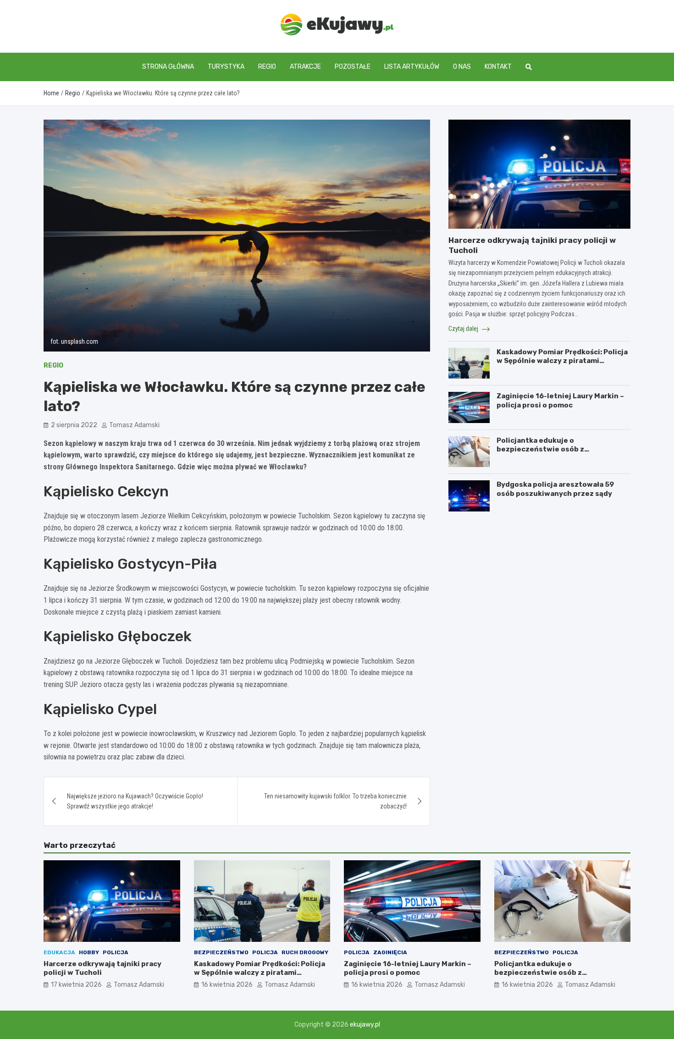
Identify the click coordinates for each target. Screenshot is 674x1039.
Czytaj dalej (464, 328)
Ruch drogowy (305, 952)
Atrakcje (305, 67)
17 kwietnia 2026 (76, 985)
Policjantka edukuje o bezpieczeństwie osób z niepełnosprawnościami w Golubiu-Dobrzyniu (560, 454)
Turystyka (226, 67)
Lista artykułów (411, 67)
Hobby (89, 952)
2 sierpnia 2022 (74, 425)
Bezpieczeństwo (221, 952)
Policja (115, 952)
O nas (462, 67)
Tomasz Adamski (134, 425)
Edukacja (59, 952)
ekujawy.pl (365, 1024)
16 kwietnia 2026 (227, 985)
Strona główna (168, 67)
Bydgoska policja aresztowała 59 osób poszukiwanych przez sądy (555, 489)
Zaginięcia (390, 952)
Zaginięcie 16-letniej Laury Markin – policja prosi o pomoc (560, 400)
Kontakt (498, 67)
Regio (267, 67)
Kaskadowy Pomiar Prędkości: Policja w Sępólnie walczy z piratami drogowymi (562, 361)
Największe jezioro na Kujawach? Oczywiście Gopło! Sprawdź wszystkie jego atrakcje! (135, 801)
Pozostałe (352, 67)
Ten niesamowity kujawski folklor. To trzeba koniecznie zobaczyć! (335, 801)
